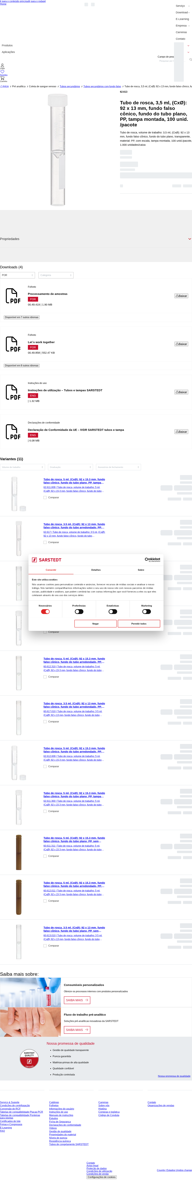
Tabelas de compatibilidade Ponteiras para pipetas (20, 1116)
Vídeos (53, 1128)
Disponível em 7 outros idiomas (21, 317)
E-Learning (6, 1127)
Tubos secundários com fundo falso (102, 86)
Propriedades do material (62, 1134)
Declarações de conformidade (65, 1125)
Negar (95, 623)
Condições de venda (98, 1174)
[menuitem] (183, 6)
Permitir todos (138, 623)
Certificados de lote (10, 1121)
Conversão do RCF (10, 1108)
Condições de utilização (99, 1171)
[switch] (79, 611)
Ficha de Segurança (60, 1121)
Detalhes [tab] (96, 569)
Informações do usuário (61, 1108)
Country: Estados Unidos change (174, 1170)
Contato (152, 1102)
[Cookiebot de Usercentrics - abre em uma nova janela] (147, 560)
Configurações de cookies (102, 1177)
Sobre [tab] (141, 569)
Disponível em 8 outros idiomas (21, 365)
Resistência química (60, 1141)
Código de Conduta (108, 1115)
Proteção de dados (97, 1168)
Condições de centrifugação (15, 1105)
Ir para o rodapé (37, 1)
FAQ (2, 1131)
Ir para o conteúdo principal (14, 1)
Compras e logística (109, 1112)
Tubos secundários (70, 86)
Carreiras (103, 1102)
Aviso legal (92, 1165)
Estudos (53, 1118)
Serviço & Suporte (9, 1102)
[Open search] (191, 59)
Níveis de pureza (58, 1138)
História (102, 1108)
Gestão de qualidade (60, 1131)
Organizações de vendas (161, 1105)
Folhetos (53, 1105)
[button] (2, 67)
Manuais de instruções (61, 1115)
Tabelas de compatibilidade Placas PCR (21, 1112)
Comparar (53, 497)
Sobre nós (103, 1105)
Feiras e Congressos (11, 1124)
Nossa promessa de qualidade (174, 1076)
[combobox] (173, 61)
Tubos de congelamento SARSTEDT (69, 1144)
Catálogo (54, 1102)
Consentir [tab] (51, 569)
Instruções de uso (58, 1112)
